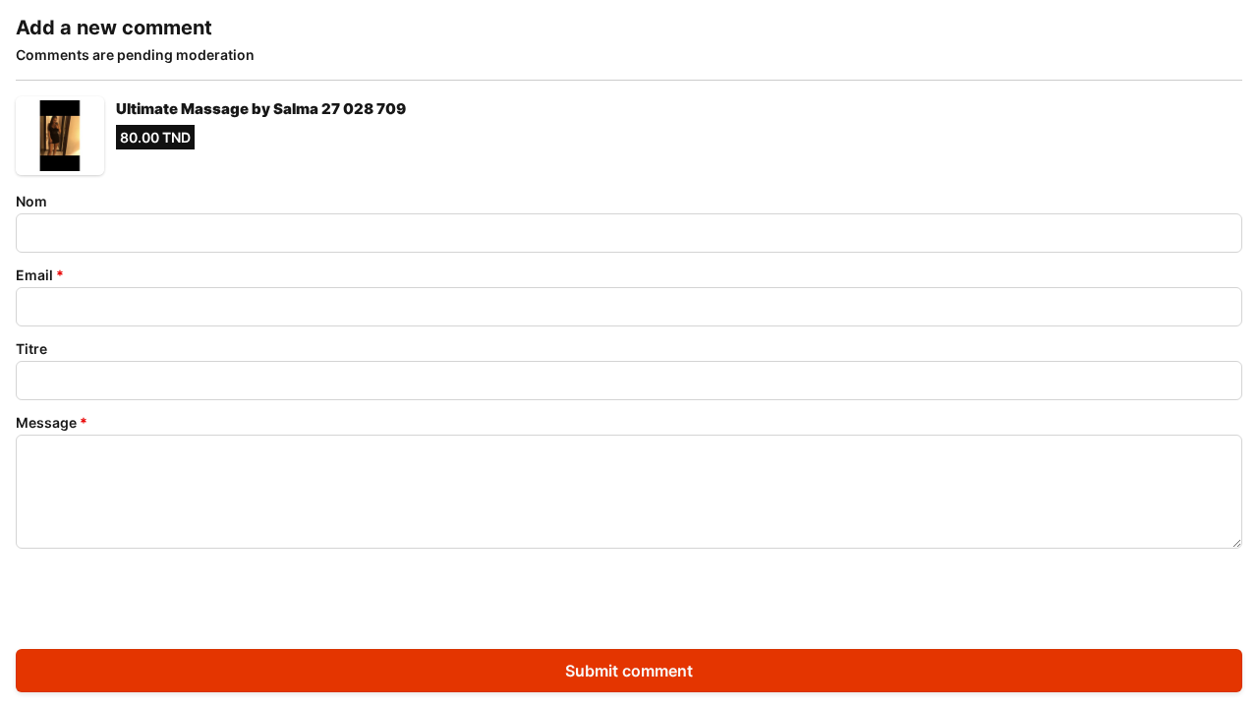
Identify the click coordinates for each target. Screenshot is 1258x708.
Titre (31, 348)
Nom (31, 201)
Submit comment (629, 670)
